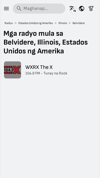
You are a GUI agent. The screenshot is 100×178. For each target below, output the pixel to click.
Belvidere (79, 23)
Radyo (9, 23)
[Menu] (6, 8)
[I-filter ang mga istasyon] (91, 8)
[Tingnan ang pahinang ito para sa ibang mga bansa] (81, 8)
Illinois (62, 23)
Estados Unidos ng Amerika (35, 23)
